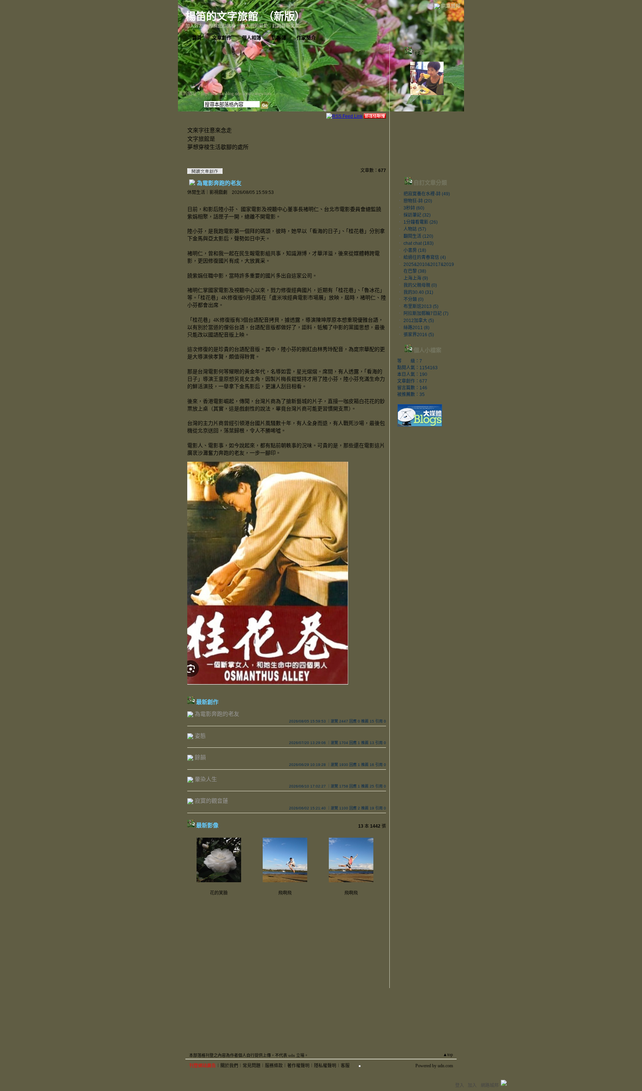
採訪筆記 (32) (417, 215)
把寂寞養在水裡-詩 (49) (426, 194)
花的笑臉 (219, 893)
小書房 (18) (414, 250)
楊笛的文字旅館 (221, 16)
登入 (459, 1085)
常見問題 (251, 1065)
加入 (472, 1085)
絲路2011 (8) (416, 327)
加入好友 (194, 26)
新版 (284, 16)
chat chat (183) (418, 243)
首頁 (197, 37)
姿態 (200, 736)
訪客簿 (279, 37)
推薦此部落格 (222, 26)
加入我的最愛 (254, 26)
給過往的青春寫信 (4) (424, 257)
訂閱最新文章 (285, 26)
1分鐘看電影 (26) (420, 222)
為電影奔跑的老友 (219, 182)
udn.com (445, 1065)
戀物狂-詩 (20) (417, 201)
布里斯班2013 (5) (420, 306)
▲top (448, 1054)
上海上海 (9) (415, 278)
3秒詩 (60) (413, 208)
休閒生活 (196, 192)
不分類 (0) (413, 299)
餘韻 (200, 757)
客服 (345, 1065)
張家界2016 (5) (418, 334)
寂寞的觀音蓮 (211, 801)
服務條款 (274, 1065)
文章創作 (221, 37)
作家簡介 (306, 37)
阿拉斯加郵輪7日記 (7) (425, 313)
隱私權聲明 (325, 1065)
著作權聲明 (298, 1065)
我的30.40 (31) (418, 292)
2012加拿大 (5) (418, 320)
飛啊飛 (285, 893)
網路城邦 (450, 6)
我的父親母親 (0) (420, 285)
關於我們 (229, 1065)
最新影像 (207, 825)
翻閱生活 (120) (418, 236)
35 (422, 394)
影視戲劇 (218, 192)
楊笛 (426, 102)
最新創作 (207, 702)
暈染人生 (206, 779)
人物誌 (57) (414, 229)
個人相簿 (251, 37)
